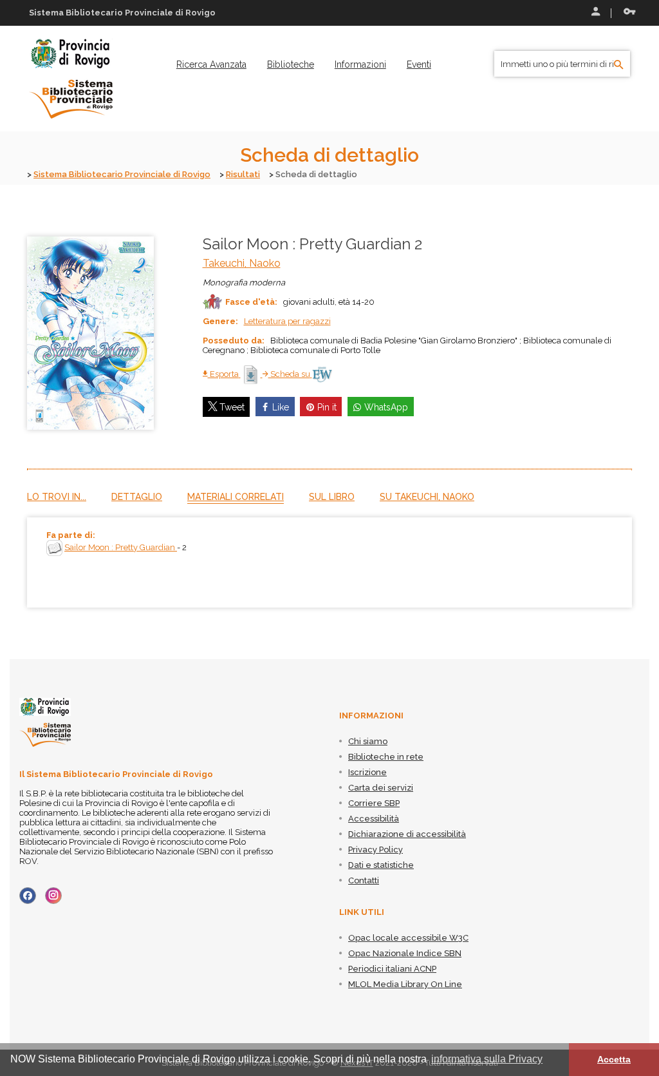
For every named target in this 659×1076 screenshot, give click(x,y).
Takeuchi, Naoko (242, 263)
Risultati (243, 174)
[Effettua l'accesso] (595, 13)
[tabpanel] (329, 562)
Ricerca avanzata (211, 64)
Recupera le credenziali (627, 13)
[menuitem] (211, 64)
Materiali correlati (235, 497)
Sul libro (332, 497)
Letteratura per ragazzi (287, 321)
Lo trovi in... (56, 497)
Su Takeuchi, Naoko (427, 497)
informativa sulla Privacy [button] (487, 1058)
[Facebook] (27, 895)
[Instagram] (53, 895)
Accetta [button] (614, 1059)
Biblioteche (290, 64)
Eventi (419, 64)
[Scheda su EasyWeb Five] (322, 374)
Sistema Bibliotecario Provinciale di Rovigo (121, 174)
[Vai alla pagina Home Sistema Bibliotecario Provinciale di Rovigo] (71, 78)
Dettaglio (136, 497)
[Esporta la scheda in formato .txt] (252, 374)
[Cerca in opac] (619, 65)
